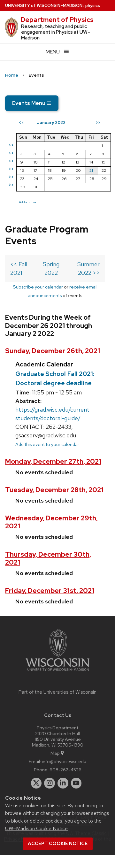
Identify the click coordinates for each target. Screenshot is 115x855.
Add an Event (29, 202)
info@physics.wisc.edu (64, 761)
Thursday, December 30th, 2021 (48, 558)
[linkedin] (62, 783)
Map (55, 753)
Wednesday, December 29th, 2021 (51, 522)
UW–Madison (43, 5)
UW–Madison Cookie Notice (36, 828)
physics (92, 5)
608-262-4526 (65, 770)
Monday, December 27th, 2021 (53, 461)
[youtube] (76, 783)
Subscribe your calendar (38, 287)
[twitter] (36, 783)
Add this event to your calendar (47, 444)
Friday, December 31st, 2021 (49, 590)
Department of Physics (57, 20)
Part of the (57, 692)
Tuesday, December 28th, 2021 (54, 489)
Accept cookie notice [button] (58, 843)
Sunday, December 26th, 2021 (52, 350)
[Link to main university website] (57, 672)
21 (91, 170)
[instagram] (49, 783)
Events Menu (31, 103)
